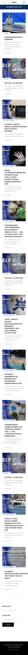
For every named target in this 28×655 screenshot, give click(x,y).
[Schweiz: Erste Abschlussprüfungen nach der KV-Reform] (14, 110)
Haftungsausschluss (17, 644)
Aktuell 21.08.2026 (14, 83)
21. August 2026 (8, 94)
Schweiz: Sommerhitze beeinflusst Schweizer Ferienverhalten (13, 378)
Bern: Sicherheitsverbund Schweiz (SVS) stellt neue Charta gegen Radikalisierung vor (15, 177)
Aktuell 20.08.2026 (14, 278)
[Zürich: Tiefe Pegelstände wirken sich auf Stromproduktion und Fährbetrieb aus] (14, 504)
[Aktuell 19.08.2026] (14, 463)
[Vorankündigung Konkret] (14, 23)
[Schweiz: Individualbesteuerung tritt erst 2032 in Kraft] (14, 557)
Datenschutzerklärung (14, 647)
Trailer (6, 33)
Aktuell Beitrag (9, 120)
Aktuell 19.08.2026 (14, 477)
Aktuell (6, 78)
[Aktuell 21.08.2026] (14, 68)
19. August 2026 (8, 488)
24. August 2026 (8, 52)
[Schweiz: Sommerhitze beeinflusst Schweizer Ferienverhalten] (14, 360)
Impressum (7, 644)
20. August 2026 (8, 289)
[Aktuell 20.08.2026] (14, 263)
